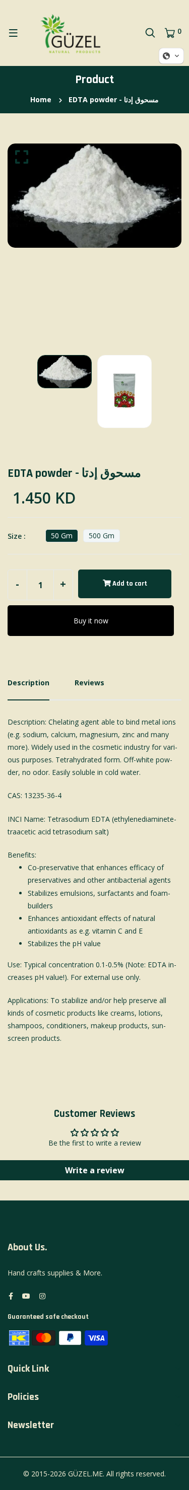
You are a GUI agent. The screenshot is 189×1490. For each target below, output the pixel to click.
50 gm (62, 535)
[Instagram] (42, 1296)
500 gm (101, 535)
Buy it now (91, 620)
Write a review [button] (94, 1170)
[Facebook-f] (11, 1296)
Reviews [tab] (89, 682)
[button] (171, 56)
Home (40, 99)
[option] (94, 195)
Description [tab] (28, 682)
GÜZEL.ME (85, 1473)
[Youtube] (26, 1296)
